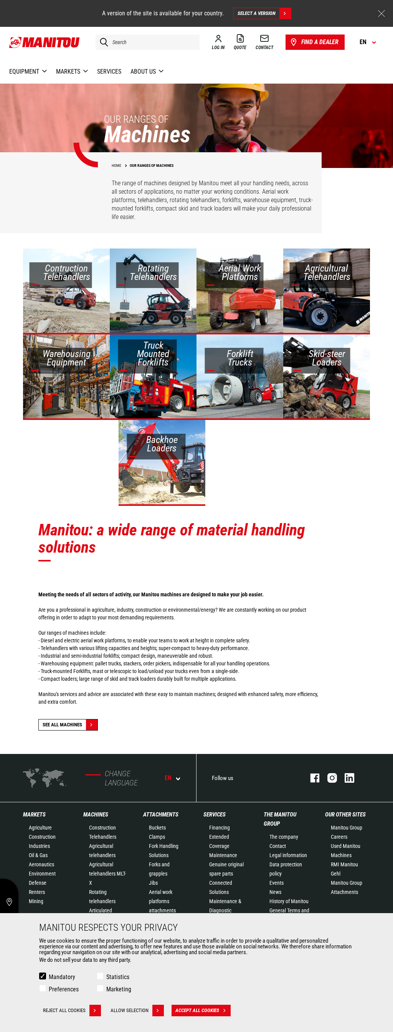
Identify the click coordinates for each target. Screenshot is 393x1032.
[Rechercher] (102, 42)
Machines (95, 814)
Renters (37, 892)
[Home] (44, 42)
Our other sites (345, 814)
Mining (36, 901)
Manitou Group (346, 828)
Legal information (288, 855)
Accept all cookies (197, 1010)
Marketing (118, 989)
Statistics (117, 977)
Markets (34, 814)
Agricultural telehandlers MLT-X (107, 873)
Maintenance (223, 855)
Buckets (157, 828)
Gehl (335, 874)
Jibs (153, 883)
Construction (42, 837)
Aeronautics (41, 864)
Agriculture (40, 828)
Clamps (157, 837)
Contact (277, 846)
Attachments (160, 814)
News (275, 892)
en (168, 778)
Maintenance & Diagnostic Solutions (225, 910)
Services (214, 814)
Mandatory (62, 977)
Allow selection (130, 1010)
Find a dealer (320, 42)
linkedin (345, 778)
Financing (219, 828)
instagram (328, 778)
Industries (39, 846)
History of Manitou (289, 901)
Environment (42, 874)
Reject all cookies (64, 1010)
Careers (339, 837)
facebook (311, 778)
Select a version (257, 13)
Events (276, 883)
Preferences (64, 989)
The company (283, 837)
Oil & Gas (38, 855)
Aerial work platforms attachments (162, 901)
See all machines (62, 725)
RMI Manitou (344, 864)
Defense (37, 883)
